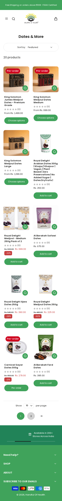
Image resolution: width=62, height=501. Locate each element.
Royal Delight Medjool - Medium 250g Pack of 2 (15, 238)
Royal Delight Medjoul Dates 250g (46, 303)
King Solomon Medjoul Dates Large (13, 163)
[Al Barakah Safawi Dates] (46, 218)
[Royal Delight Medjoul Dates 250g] (46, 284)
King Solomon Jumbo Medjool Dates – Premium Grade (14, 101)
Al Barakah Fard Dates (43, 366)
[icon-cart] (55, 18)
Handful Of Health (35, 494)
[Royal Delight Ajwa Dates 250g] (16, 284)
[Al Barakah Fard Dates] (46, 347)
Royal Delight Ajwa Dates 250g (15, 303)
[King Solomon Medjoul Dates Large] (16, 143)
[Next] (41, 416)
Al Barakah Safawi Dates (45, 237)
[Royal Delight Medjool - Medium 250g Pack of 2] (16, 218)
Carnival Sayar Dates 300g (13, 366)
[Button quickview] (25, 88)
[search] (13, 18)
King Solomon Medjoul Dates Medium (42, 99)
